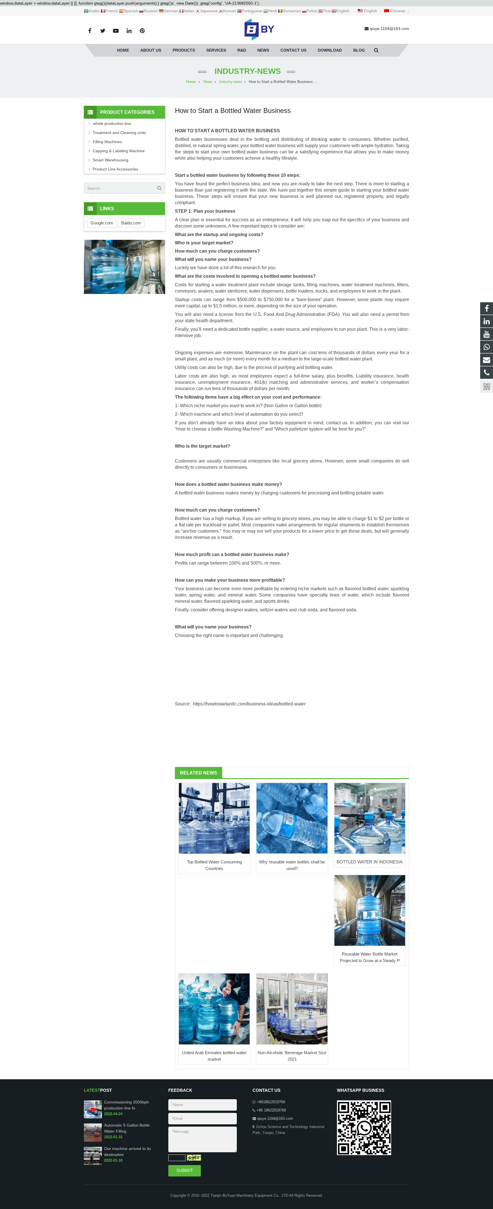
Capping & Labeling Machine (119, 151)
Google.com (101, 222)
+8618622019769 (271, 1102)
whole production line (112, 123)
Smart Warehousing (110, 160)
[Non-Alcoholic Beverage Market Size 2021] (291, 1008)
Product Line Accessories (115, 169)
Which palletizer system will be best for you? (320, 429)
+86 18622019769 (271, 1110)
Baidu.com (131, 222)
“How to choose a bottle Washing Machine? (218, 429)
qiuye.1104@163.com (275, 1119)
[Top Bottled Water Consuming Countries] (214, 818)
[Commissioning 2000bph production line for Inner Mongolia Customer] (93, 1117)
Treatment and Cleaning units (119, 132)
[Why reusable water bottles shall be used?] (291, 818)
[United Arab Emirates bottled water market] (214, 1008)
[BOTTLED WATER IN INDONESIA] (369, 818)
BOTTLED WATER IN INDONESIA (370, 861)
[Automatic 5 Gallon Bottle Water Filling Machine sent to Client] (93, 1141)
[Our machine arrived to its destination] (93, 1164)
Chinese (397, 11)
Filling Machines (107, 141)
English (370, 11)
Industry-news (246, 71)
